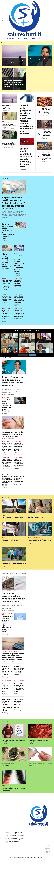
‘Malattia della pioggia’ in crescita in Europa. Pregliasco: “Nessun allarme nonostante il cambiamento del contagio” (26, 119)
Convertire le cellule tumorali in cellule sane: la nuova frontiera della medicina (19, 313)
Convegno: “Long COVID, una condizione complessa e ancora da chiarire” (7, 687)
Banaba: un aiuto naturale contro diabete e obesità (40, 764)
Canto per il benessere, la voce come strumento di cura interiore (38, 516)
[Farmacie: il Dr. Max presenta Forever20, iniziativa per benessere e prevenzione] (9, 116)
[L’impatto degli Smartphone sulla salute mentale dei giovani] (20, 400)
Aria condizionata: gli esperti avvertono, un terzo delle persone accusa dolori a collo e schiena (9, 144)
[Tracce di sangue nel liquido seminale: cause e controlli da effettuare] (14, 367)
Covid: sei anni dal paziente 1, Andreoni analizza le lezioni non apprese (18, 703)
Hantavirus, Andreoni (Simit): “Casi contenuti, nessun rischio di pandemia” (19, 670)
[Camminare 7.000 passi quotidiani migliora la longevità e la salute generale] (14, 554)
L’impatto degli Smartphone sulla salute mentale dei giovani (7, 404)
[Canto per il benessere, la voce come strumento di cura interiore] (40, 506)
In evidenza (4, 140)
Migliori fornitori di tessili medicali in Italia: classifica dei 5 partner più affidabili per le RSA (13, 203)
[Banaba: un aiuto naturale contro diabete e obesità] (40, 754)
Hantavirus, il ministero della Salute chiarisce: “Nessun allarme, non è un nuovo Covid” (7, 624)
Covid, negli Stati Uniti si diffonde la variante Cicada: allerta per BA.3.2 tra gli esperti (19, 687)
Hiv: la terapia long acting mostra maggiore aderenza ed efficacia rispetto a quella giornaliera (7, 705)
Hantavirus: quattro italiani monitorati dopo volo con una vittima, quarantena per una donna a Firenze (13, 657)
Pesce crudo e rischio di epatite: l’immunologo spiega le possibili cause (19, 478)
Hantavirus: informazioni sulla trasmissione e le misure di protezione (7, 670)
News (3, 121)
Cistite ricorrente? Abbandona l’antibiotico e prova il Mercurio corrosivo (14, 741)
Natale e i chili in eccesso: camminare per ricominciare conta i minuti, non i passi (13, 516)
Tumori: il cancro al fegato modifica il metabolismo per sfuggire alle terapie (7, 314)
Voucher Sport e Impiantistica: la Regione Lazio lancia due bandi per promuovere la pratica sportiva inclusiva (7, 480)
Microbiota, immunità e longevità (17, 281)
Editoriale (44, 106)
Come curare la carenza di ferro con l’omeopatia (38, 741)
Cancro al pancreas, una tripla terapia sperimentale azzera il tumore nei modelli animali (19, 263)
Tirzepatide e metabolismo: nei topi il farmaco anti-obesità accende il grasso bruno (7, 463)
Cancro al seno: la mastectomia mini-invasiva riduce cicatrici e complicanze (19, 299)
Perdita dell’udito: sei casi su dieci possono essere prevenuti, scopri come (19, 463)
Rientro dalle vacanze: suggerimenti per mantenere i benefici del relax (13, 539)
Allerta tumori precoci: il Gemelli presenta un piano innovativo (7, 260)
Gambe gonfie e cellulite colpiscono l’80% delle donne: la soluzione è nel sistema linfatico (7, 447)
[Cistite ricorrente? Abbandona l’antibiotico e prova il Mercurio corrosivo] (14, 731)
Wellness (8, 514)
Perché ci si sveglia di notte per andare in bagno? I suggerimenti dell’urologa (18, 447)
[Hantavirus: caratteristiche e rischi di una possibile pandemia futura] (14, 583)
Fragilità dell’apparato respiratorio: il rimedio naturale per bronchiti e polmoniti (13, 787)
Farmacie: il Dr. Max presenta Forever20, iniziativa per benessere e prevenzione (9, 125)
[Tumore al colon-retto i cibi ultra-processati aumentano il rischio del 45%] (44, 101)
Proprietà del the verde (8, 763)
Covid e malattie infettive (7, 613)
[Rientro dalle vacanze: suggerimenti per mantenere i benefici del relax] (14, 529)
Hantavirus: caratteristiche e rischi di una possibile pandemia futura (14, 597)
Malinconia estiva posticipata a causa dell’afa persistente (7, 107)
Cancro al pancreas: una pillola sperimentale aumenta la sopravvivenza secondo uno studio (8, 231)
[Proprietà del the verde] (14, 754)
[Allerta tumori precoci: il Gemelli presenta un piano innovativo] (7, 248)
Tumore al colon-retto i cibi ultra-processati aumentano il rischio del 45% (46, 111)
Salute (48, 106)
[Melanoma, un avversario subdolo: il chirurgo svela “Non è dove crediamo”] (13, 422)
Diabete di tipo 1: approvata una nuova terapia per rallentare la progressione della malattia (7, 284)
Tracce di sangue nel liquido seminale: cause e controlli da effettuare (40, 61)
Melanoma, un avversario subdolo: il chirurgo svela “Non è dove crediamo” (12, 434)
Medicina (8, 195)
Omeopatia (4, 762)
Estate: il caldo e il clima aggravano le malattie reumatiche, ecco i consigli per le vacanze (39, 540)
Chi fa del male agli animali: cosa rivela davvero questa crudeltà (46, 133)
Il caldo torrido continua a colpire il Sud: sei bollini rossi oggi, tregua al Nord (27, 157)
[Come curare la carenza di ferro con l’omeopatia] (40, 731)
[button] (2, 20)
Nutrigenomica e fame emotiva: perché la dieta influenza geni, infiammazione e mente (46, 156)
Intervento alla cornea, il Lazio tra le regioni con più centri (7, 298)
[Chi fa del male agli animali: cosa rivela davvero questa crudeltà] (44, 124)
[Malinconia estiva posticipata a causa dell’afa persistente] (9, 98)
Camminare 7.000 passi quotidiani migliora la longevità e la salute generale (14, 564)
